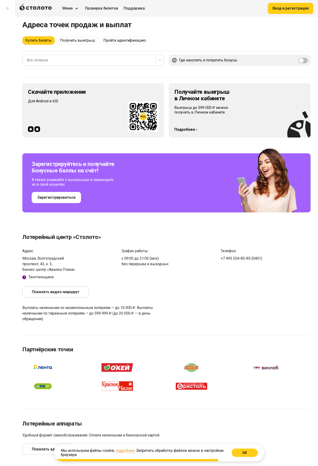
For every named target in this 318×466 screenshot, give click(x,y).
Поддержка (134, 8)
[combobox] (27, 60)
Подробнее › (185, 129)
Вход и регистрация (291, 8)
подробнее (125, 450)
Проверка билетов (101, 8)
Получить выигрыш (77, 40)
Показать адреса (48, 449)
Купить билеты (38, 40)
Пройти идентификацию (124, 40)
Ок (244, 453)
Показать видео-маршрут (55, 292)
